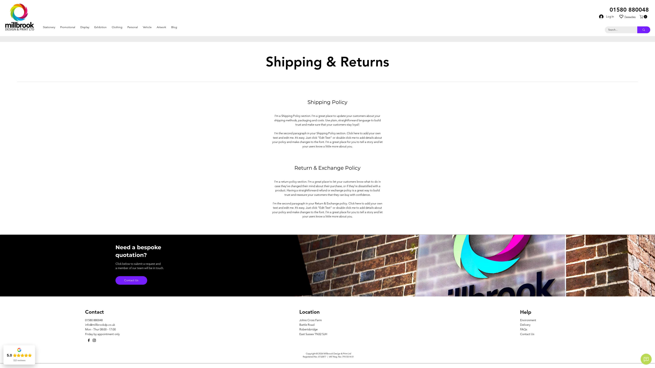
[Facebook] (89, 340)
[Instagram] (94, 340)
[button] (49, 27)
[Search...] (643, 29)
